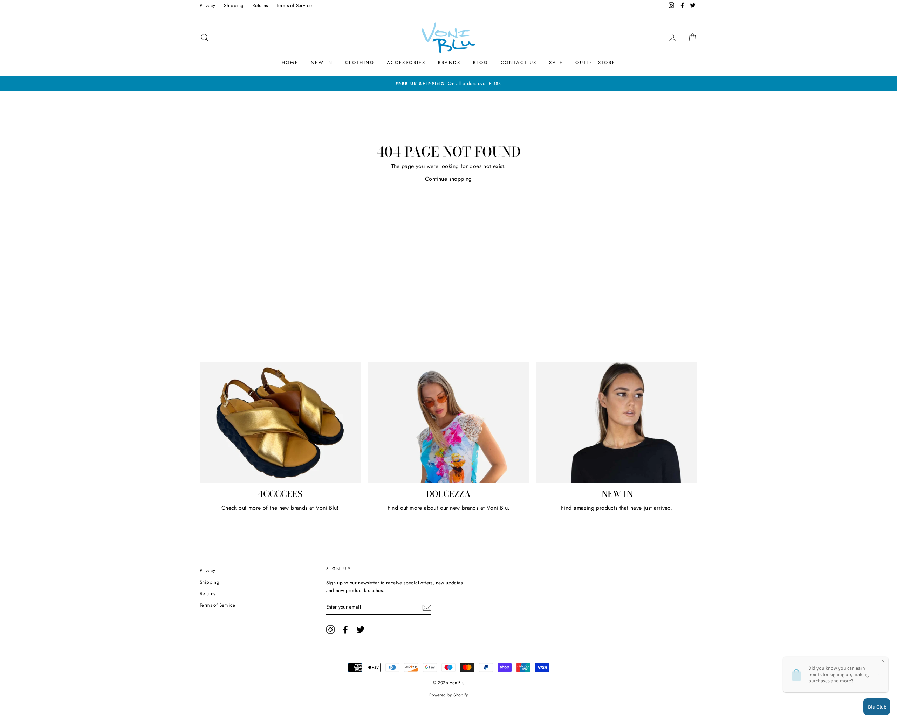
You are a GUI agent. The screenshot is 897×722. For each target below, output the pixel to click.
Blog (480, 62)
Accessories (406, 62)
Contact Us (519, 62)
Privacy (207, 5)
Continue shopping (448, 179)
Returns (260, 5)
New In (322, 62)
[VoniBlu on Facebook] (345, 629)
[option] (448, 84)
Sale (556, 62)
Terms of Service (294, 5)
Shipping (234, 5)
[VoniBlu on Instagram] (330, 629)
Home (290, 62)
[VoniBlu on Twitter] (360, 629)
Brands (449, 62)
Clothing (360, 62)
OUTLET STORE (595, 62)
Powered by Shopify (448, 695)
